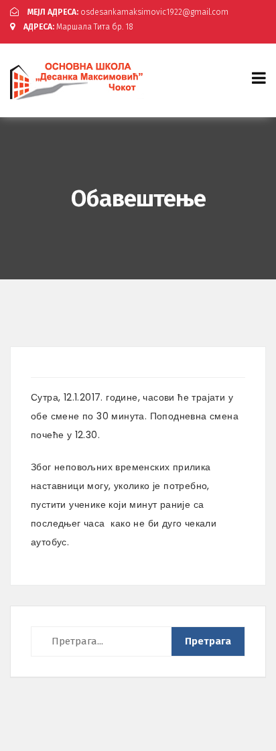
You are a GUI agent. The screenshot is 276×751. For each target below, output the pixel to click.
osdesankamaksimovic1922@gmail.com (127, 12)
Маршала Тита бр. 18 (78, 26)
